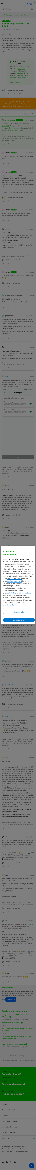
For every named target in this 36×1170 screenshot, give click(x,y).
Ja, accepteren (18, 620)
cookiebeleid (11, 593)
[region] (18, 585)
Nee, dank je (19, 612)
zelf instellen (10, 605)
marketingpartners (14, 581)
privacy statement (25, 593)
